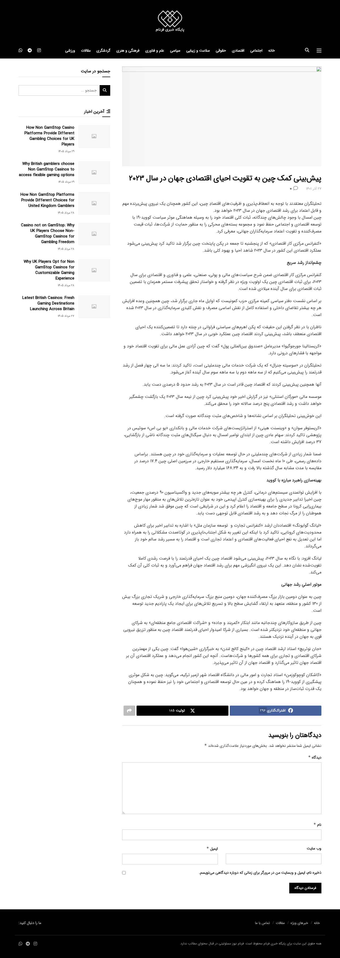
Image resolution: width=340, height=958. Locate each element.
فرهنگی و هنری (127, 50)
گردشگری (103, 50)
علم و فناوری (154, 50)
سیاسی (175, 50)
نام (317, 825)
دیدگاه (314, 757)
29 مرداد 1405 (66, 151)
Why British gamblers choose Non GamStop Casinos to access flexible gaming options (46, 169)
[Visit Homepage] (170, 21)
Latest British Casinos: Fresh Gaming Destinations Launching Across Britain (48, 303)
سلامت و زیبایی (198, 50)
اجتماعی (256, 50)
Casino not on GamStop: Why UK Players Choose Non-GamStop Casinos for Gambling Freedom (47, 233)
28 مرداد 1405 (66, 213)
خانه (271, 50)
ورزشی (70, 50)
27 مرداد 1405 (66, 316)
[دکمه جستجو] (307, 51)
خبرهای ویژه (299, 923)
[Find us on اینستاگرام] (39, 50)
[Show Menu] (319, 50)
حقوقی (221, 50)
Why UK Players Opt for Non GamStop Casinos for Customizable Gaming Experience (49, 270)
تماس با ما (262, 923)
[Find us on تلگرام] (30, 50)
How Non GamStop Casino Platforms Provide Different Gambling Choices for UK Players (49, 136)
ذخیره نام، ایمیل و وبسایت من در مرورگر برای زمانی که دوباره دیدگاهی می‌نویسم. (260, 873)
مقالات (86, 50)
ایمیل (212, 849)
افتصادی (238, 50)
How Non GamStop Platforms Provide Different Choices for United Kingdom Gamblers (47, 200)
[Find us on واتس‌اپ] (20, 50)
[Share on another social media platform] (129, 711)
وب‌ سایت (314, 848)
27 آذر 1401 (313, 188)
